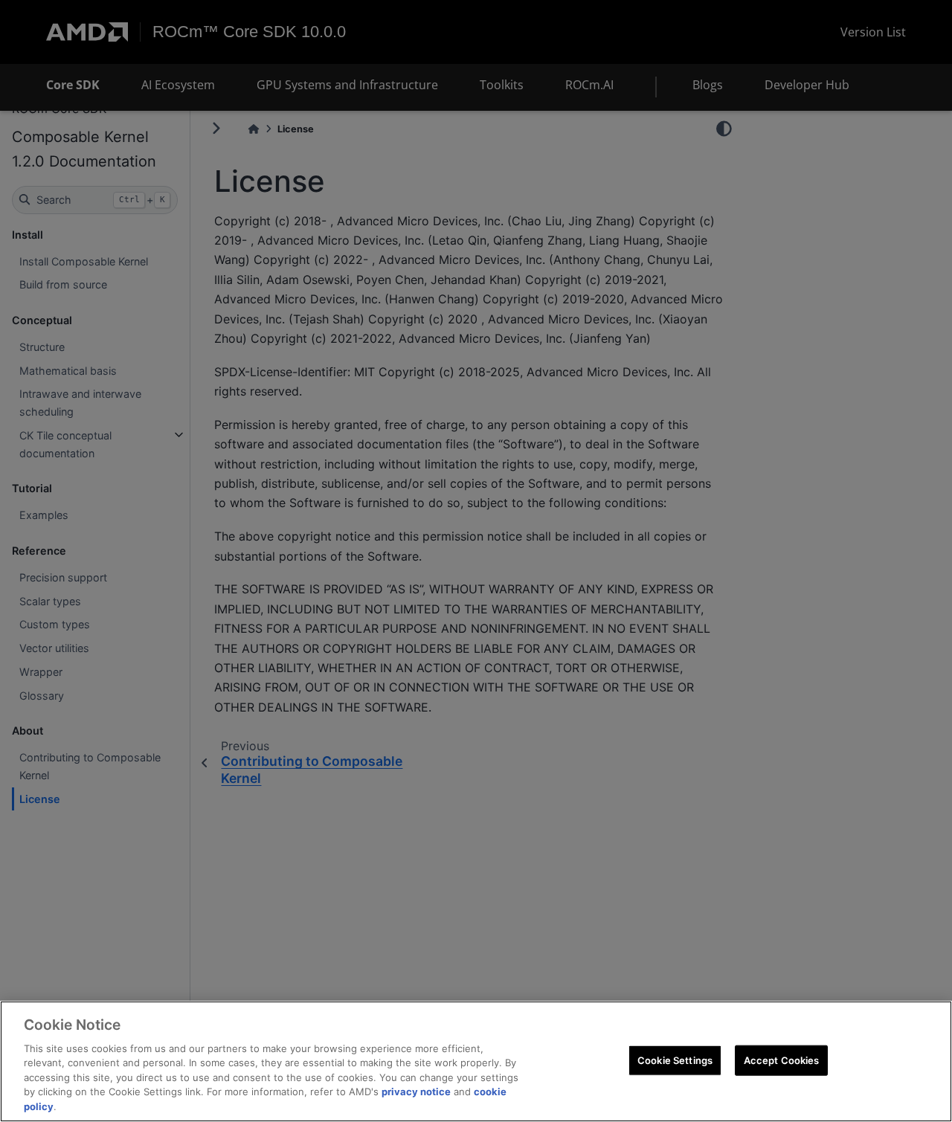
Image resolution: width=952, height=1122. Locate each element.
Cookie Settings (675, 1059)
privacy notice (416, 1092)
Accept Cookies (782, 1059)
